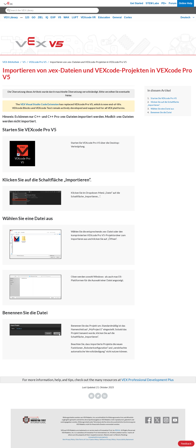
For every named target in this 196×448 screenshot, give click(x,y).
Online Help (185, 3)
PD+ (163, 3)
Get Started (136, 3)
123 (27, 17)
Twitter (98, 396)
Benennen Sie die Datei (161, 112)
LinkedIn (105, 396)
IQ (47, 17)
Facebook (91, 396)
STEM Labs (152, 3)
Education (104, 17)
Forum (172, 3)
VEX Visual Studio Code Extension (39, 104)
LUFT (75, 17)
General (117, 17)
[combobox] (52, 10)
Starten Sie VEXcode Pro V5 (164, 98)
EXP (53, 17)
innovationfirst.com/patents (98, 437)
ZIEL (40, 17)
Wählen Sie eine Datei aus (162, 108)
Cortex (128, 17)
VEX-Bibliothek (10, 61)
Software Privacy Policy (108, 439)
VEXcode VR (88, 17)
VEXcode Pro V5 (38, 61)
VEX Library (11, 17)
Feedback (186, 443)
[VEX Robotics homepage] (8, 3)
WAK (66, 17)
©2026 (117, 430)
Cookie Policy (94, 439)
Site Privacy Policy (69, 439)
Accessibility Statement (125, 439)
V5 (59, 17)
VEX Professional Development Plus (147, 380)
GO (33, 17)
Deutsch (185, 17)
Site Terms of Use (82, 439)
